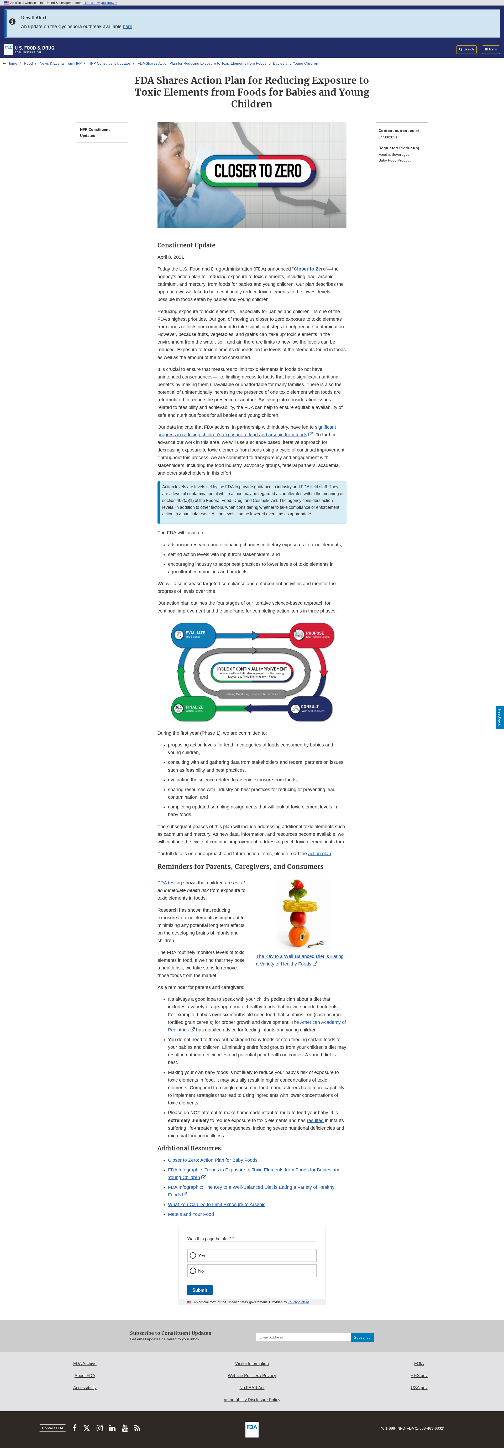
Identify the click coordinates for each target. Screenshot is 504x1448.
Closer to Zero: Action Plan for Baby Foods (213, 1160)
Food (28, 63)
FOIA (419, 1363)
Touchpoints (297, 1302)
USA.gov (419, 1387)
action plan (319, 853)
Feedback (500, 717)
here (127, 26)
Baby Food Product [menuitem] (395, 160)
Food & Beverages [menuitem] (394, 154)
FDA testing (170, 882)
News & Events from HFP (61, 63)
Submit (199, 1290)
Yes (201, 1255)
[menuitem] (402, 135)
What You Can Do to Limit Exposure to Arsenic (216, 1204)
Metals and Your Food (191, 1214)
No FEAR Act (251, 1387)
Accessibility (85, 1387)
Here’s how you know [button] (99, 3)
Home (12, 63)
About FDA (85, 1375)
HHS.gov (419, 1375)
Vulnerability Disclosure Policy (252, 1400)
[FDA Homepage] (29, 49)
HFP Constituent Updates (109, 63)
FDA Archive (85, 1363)
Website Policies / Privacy (252, 1375)
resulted (315, 1120)
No (201, 1271)
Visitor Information (252, 1363)
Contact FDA (52, 1428)
